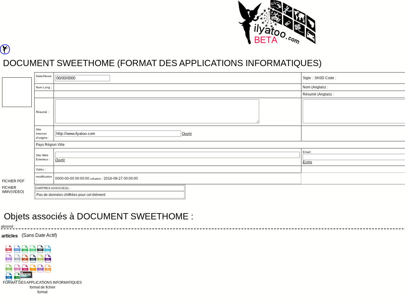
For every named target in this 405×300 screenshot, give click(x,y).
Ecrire (307, 162)
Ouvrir (187, 134)
